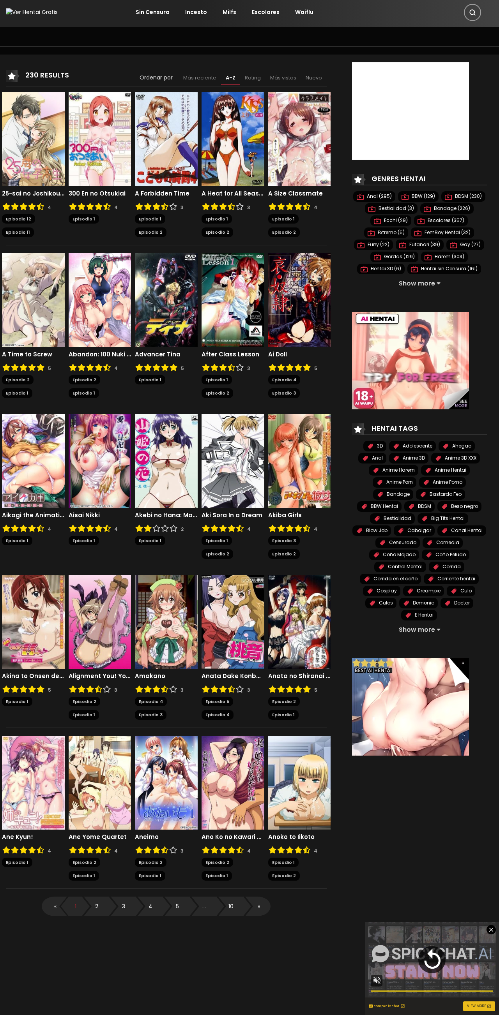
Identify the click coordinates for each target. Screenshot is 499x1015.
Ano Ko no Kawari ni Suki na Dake (233, 837)
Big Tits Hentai (447, 518)
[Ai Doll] (299, 299)
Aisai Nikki (84, 515)
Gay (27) (470, 244)
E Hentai (424, 614)
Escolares (266, 12)
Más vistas (283, 77)
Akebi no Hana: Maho (166, 515)
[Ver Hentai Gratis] (32, 12)
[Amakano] (166, 621)
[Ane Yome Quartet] (100, 782)
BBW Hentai (384, 506)
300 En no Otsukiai (97, 193)
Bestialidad (396, 518)
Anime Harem (398, 470)
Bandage (398, 494)
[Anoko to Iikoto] (299, 782)
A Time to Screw (27, 354)
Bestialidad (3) (395, 208)
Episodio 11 (18, 232)
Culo (465, 590)
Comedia (447, 542)
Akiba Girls (285, 515)
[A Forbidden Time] (166, 139)
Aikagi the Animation (33, 515)
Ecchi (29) (395, 220)
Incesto (196, 12)
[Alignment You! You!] (100, 621)
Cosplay (386, 590)
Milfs (229, 12)
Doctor (461, 602)
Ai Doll (277, 354)
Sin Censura (153, 12)
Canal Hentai (466, 530)
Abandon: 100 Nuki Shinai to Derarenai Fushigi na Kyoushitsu (100, 354)
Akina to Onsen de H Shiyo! (33, 676)
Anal (377, 458)
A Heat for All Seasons (233, 193)
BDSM (424, 506)
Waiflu (304, 12)
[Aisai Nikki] (100, 460)
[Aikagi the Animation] (33, 460)
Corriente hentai (455, 578)
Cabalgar (418, 530)
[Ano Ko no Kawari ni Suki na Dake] (233, 782)
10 (231, 906)
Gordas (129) (399, 256)
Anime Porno (447, 482)
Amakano (150, 676)
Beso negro (464, 506)
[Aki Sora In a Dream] (233, 460)
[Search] (472, 12)
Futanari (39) (424, 244)
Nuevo (314, 77)
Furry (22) (377, 244)
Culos (385, 602)
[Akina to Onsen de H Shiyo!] (33, 621)
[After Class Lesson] (233, 299)
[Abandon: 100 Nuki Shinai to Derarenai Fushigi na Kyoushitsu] (100, 299)
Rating (253, 77)
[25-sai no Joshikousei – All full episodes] (33, 139)
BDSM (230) (468, 196)
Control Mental (405, 566)
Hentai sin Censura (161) (449, 268)
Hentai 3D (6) (385, 268)
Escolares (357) (445, 220)
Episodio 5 (217, 701)
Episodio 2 (151, 232)
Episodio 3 (284, 393)
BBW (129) (423, 196)
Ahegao (461, 445)
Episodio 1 (84, 219)
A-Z (230, 77)
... (204, 906)
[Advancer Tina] (166, 299)
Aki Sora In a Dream (232, 515)
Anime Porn (399, 482)
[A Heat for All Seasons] (233, 139)
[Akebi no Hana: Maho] (166, 460)
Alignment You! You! (100, 676)
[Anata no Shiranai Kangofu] (299, 621)
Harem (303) (449, 256)
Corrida (451, 566)
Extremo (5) (391, 232)
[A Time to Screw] (33, 299)
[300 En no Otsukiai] (100, 139)
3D (379, 445)
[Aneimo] (166, 782)
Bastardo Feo (445, 494)
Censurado (402, 542)
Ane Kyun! (17, 837)
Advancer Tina (157, 354)
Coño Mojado (399, 554)
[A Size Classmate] (299, 139)
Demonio (423, 602)
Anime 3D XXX (460, 458)
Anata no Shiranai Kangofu (299, 676)
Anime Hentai (450, 470)
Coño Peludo (450, 554)
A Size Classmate (295, 193)
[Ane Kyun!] (33, 782)
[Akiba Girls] (299, 460)
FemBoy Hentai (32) (447, 232)
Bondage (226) (451, 208)
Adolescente (417, 445)
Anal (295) (379, 196)
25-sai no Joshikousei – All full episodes (33, 193)
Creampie (428, 590)
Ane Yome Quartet (98, 837)
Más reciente (199, 77)
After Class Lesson (230, 354)
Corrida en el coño (395, 578)
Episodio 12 (18, 219)
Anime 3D (413, 458)
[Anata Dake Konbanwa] (233, 621)
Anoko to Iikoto (291, 837)
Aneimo (147, 837)
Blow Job (376, 530)
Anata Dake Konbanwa (233, 676)
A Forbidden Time (162, 193)
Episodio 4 (284, 380)
